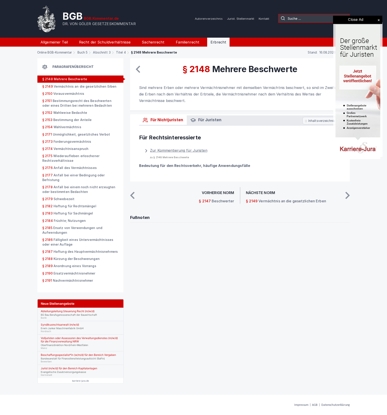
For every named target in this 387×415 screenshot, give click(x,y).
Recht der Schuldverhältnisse (105, 42)
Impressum (301, 405)
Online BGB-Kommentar (54, 52)
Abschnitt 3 (101, 52)
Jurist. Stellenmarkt (240, 18)
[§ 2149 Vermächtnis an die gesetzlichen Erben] (347, 195)
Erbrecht (218, 42)
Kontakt (264, 18)
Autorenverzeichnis (209, 18)
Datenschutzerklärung (335, 405)
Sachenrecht (153, 42)
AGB (315, 405)
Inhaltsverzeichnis (321, 121)
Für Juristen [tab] (209, 120)
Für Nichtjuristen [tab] (166, 120)
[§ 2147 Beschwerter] (138, 69)
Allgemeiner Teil (54, 42)
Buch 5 (82, 52)
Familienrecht (188, 42)
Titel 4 (121, 52)
